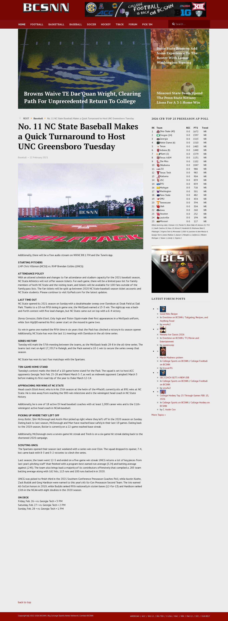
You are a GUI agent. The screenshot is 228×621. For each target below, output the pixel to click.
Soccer (91, 24)
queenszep (168, 344)
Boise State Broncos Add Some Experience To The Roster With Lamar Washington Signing (177, 55)
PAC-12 (190, 616)
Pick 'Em (147, 24)
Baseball (75, 24)
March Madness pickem (171, 357)
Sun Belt (205, 616)
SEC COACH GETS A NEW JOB (174, 377)
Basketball (56, 24)
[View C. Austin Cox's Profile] (163, 391)
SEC (197, 616)
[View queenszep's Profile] (163, 329)
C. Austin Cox (169, 409)
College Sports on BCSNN (175, 360)
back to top (24, 602)
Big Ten (160, 616)
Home (21, 24)
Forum (133, 24)
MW (182, 616)
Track (120, 24)
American (134, 616)
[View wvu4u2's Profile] (163, 308)
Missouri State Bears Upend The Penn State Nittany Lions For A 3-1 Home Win (180, 98)
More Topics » (159, 414)
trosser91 (168, 367)
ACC (143, 616)
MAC (176, 616)
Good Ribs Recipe (169, 313)
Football (36, 24)
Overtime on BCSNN (172, 317)
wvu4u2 (167, 324)
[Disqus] (80, 558)
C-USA (169, 616)
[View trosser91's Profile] (163, 351)
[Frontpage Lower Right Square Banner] (180, 269)
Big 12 (151, 616)
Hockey (106, 24)
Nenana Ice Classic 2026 (172, 334)
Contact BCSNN (86, 615)
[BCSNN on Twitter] (145, 9)
